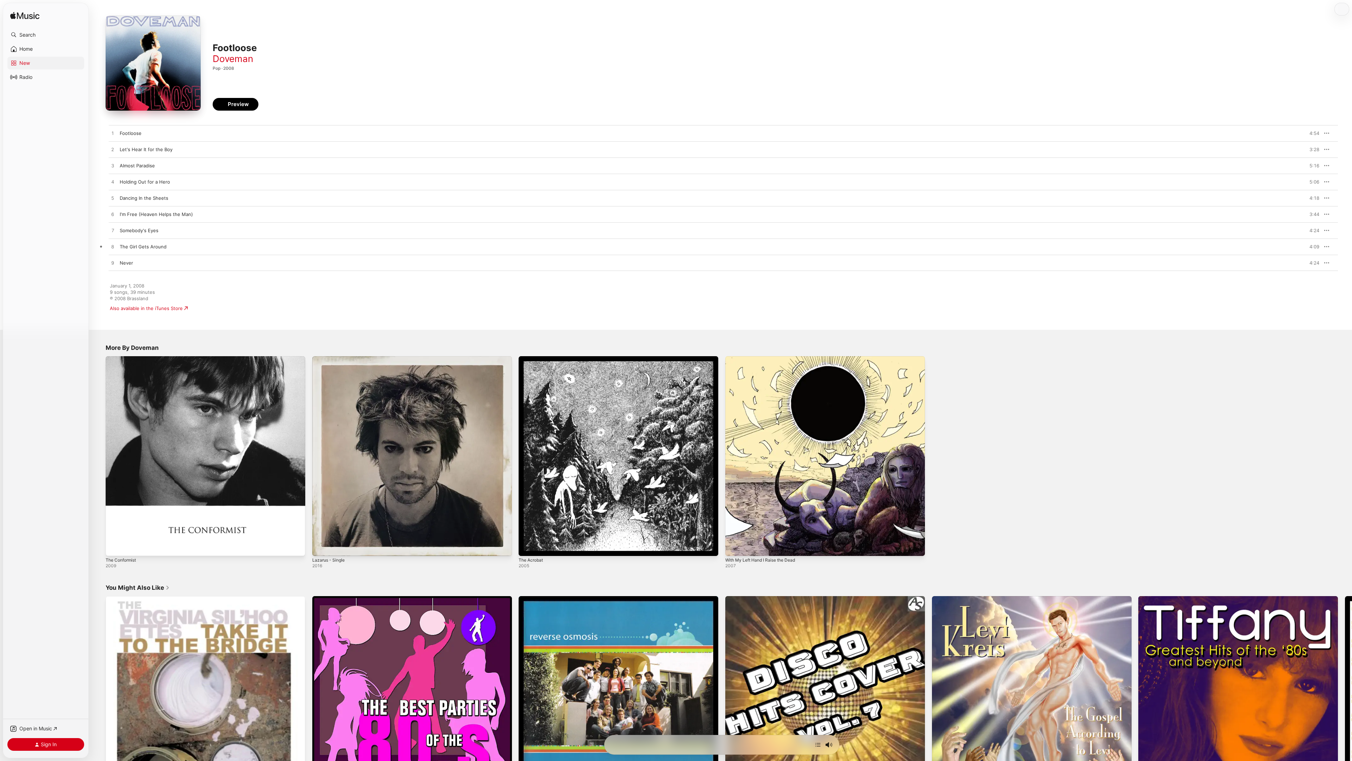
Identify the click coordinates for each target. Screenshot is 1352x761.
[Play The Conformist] (114, 547)
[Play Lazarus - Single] (321, 547)
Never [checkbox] (126, 263)
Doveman (233, 58)
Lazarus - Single (330, 359)
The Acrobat (532, 359)
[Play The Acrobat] (527, 547)
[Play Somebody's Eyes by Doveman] (113, 231)
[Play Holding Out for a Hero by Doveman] (113, 182)
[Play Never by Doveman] (113, 263)
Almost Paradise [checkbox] (137, 165)
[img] (24, 16)
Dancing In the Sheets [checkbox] (144, 198)
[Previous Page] (99, 696)
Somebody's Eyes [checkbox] (139, 230)
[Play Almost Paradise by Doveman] (113, 166)
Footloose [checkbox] (131, 133)
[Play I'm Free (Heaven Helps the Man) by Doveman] (113, 214)
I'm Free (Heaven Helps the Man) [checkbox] (156, 214)
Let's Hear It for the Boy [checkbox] (146, 149)
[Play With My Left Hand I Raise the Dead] (734, 547)
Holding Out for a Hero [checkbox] (145, 182)
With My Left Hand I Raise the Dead (764, 359)
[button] (46, 35)
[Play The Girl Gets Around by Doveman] (113, 247)
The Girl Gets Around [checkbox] (143, 246)
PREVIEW (1311, 133)
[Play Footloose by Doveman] (113, 133)
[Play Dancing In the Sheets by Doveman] (113, 198)
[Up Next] (818, 745)
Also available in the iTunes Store (146, 308)
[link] (138, 588)
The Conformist (123, 359)
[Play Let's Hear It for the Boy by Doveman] (113, 150)
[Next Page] (1345, 696)
